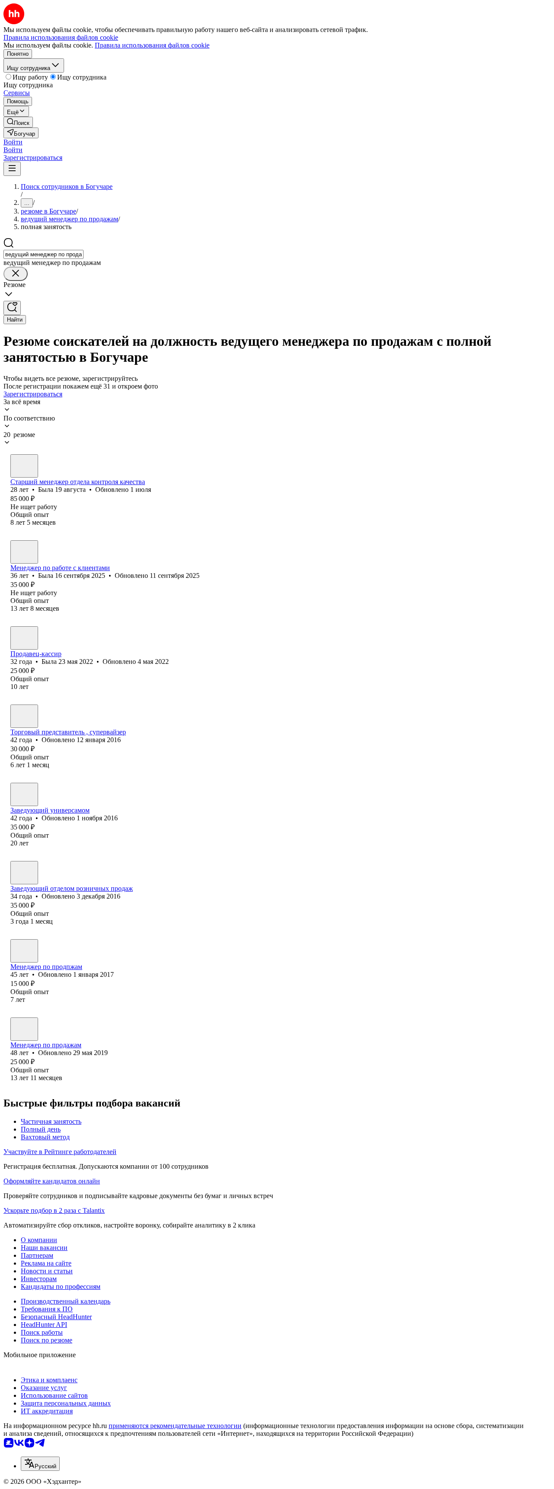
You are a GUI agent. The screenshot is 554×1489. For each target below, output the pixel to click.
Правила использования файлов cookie (152, 45)
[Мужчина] (24, 716)
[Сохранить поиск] (12, 308)
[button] (13, 142)
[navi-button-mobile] (12, 169)
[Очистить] (15, 274)
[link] (18, 122)
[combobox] (43, 254)
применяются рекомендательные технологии (175, 1425)
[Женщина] (24, 466)
